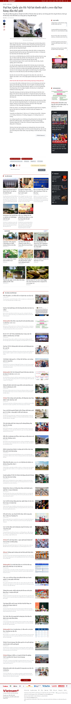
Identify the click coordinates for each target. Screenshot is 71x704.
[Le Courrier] (54, 686)
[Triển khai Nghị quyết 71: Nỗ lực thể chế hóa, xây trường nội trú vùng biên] (42, 362)
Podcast (56, 173)
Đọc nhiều (56, 20)
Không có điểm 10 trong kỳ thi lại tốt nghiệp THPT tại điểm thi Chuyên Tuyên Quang (17, 656)
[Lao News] (20, 686)
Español (54, 0)
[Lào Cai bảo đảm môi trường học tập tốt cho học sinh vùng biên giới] (42, 530)
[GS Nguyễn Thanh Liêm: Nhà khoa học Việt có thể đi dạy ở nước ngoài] (25, 183)
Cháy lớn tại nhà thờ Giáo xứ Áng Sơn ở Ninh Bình (56, 178)
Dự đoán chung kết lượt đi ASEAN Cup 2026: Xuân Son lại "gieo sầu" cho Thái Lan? (59, 147)
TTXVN (51, 690)
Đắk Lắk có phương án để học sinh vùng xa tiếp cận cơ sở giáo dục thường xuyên (18, 437)
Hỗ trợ (42, 690)
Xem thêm (26, 680)
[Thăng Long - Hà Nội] (62, 1)
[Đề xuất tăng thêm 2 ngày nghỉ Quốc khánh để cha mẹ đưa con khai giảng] (42, 543)
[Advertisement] (28, 146)
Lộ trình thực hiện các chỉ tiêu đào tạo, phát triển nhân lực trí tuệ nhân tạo (17, 565)
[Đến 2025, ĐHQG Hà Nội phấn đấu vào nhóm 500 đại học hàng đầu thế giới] (25, 209)
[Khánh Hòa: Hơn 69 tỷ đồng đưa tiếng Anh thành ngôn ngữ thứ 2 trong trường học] (42, 491)
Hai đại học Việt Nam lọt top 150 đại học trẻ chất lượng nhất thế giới (10, 217)
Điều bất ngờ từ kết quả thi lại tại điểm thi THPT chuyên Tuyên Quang (59, 48)
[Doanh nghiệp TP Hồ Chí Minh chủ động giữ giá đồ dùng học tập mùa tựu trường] (42, 478)
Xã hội (4, 4)
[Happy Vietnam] (29, 686)
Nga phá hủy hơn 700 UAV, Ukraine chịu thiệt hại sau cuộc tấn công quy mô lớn (56, 187)
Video (55, 112)
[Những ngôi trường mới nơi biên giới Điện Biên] (42, 555)
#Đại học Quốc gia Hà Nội (15, 158)
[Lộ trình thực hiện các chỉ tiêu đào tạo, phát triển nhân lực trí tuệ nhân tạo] (42, 568)
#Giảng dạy (26, 161)
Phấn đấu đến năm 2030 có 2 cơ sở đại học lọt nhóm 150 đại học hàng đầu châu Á (18, 463)
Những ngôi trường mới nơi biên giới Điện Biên (20, 552)
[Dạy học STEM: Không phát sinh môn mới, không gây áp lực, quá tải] (42, 349)
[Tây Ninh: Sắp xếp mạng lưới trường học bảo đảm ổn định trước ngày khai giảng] (42, 619)
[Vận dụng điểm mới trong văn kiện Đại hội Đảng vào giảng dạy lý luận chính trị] (42, 606)
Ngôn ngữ (46, 690)
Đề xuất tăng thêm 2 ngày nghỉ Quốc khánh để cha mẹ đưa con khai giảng (17, 540)
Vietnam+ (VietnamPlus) (12, 1)
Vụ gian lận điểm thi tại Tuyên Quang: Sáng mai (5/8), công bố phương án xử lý (59, 30)
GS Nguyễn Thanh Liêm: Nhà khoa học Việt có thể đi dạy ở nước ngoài (25, 191)
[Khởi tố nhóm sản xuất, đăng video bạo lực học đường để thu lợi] (59, 119)
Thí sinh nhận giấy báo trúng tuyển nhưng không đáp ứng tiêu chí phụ (17, 424)
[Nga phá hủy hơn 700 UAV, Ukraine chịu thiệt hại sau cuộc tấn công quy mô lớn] (64, 187)
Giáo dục (9, 4)
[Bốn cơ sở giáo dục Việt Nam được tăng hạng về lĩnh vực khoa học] (41, 183)
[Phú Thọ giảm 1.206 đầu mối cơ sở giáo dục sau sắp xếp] (42, 299)
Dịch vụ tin (55, 690)
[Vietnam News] (46, 686)
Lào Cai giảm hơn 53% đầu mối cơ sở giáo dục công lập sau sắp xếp (18, 630)
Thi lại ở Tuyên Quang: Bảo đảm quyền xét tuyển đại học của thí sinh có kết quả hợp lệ (18, 643)
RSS (38, 690)
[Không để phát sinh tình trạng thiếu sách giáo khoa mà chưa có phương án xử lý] (42, 388)
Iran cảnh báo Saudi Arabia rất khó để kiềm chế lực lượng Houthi (56, 198)
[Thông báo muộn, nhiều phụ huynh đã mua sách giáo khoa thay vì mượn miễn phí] (42, 593)
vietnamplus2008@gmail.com (32, 697)
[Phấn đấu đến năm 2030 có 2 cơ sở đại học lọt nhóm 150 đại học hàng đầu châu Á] (42, 465)
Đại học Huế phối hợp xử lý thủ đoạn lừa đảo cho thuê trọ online (18, 309)
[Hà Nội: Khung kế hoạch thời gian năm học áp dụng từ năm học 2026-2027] (42, 375)
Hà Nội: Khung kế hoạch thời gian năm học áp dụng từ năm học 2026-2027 (18, 373)
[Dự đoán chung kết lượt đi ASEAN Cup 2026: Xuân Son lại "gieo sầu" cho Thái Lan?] (59, 138)
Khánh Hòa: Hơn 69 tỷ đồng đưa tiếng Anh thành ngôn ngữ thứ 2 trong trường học (17, 489)
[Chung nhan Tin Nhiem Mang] (62, 693)
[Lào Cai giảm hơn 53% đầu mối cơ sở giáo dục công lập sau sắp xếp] (42, 632)
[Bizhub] (15, 686)
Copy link (4, 30)
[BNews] (10, 686)
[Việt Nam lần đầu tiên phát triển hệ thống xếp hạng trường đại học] (27, 80)
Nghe (55, 181)
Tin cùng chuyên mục (11, 293)
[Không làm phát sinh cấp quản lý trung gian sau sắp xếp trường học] (42, 671)
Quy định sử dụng (33, 690)
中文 (57, 0)
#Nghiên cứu (33, 161)
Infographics (57, 88)
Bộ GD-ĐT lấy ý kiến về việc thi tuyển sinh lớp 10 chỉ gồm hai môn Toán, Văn (59, 36)
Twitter (4, 24)
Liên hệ (65, 690)
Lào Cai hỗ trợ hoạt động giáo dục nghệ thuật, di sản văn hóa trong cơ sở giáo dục (18, 502)
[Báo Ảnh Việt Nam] (61, 686)
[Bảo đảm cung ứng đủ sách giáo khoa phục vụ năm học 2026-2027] (42, 324)
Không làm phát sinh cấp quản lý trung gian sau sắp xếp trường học (18, 669)
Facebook (4, 21)
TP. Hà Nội (40, 161)
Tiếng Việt (43, 0)
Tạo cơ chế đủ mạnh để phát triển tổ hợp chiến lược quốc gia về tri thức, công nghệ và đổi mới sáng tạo (18, 411)
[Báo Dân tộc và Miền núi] (4, 686)
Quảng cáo (60, 690)
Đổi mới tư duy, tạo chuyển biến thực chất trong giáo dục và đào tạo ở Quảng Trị (17, 515)
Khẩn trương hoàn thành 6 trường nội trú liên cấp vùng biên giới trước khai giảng (18, 450)
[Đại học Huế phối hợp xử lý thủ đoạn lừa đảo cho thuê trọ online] (42, 311)
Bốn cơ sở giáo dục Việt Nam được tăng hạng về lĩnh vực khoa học (41, 191)
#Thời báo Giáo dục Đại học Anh (16, 161)
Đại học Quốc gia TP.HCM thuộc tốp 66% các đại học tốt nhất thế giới (10, 191)
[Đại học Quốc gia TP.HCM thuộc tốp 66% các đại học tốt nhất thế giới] (10, 183)
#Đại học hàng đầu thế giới (27, 158)
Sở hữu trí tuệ (26, 690)
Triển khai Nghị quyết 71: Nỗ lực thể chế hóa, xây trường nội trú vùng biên (18, 360)
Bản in (4, 27)
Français (50, 0)
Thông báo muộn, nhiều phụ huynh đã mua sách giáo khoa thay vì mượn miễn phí (17, 591)
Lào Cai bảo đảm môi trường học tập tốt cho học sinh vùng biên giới (17, 528)
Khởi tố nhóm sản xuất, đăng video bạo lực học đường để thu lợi (58, 127)
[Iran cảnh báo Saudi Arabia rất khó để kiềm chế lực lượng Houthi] (64, 198)
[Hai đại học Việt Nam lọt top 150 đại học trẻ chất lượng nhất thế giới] (10, 209)
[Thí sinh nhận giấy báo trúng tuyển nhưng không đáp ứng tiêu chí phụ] (42, 426)
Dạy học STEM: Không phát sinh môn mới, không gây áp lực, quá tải (18, 347)
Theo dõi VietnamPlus (35, 165)
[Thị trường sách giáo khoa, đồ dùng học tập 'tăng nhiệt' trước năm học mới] (42, 401)
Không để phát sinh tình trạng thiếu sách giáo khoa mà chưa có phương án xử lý (18, 386)
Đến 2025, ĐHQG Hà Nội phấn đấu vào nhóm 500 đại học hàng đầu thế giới (25, 217)
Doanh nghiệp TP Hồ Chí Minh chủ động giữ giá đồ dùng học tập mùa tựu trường (18, 476)
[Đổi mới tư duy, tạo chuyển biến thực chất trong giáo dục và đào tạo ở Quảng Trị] (42, 517)
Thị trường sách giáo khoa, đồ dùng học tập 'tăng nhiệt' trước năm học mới (18, 399)
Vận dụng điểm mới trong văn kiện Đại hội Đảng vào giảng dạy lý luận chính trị (17, 604)
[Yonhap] (37, 686)
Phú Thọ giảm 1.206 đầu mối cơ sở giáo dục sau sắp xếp (18, 295)
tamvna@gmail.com (49, 694)
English (47, 0)
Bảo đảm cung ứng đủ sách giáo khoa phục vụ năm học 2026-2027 (18, 321)
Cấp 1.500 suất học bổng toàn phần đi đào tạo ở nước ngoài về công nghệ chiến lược (17, 578)
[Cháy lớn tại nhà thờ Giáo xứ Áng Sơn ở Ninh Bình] (64, 178)
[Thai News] (23, 686)
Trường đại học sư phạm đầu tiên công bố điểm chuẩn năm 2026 (59, 23)
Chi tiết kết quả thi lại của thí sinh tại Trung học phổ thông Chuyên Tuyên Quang (58, 43)
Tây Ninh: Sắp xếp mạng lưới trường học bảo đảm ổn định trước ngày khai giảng (17, 617)
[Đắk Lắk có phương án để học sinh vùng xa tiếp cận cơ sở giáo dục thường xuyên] (42, 439)
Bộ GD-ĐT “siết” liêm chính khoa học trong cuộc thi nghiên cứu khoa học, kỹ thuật (17, 334)
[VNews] (66, 686)
